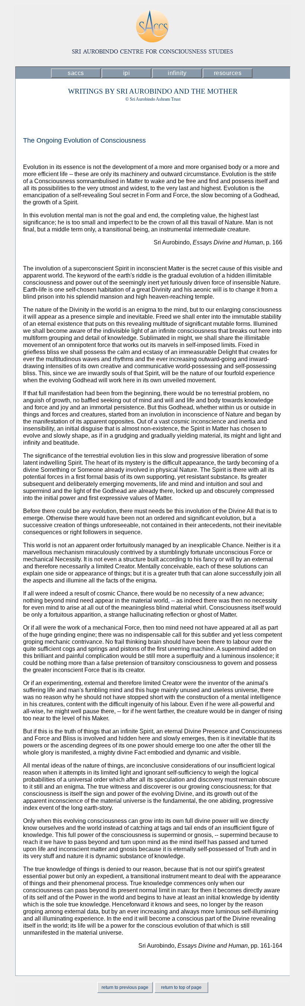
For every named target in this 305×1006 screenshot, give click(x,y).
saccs (76, 73)
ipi (126, 73)
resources (228, 73)
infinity (177, 73)
